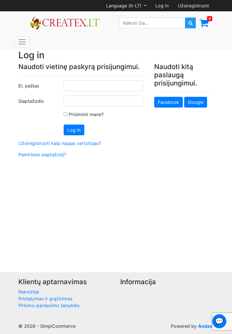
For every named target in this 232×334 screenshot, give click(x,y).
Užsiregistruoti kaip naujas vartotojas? (59, 143)
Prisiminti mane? (85, 114)
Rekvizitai (28, 292)
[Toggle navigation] (22, 42)
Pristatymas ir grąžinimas (45, 298)
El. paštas (28, 86)
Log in (162, 5)
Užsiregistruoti (193, 5)
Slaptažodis (31, 101)
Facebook (168, 102)
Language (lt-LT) (124, 5)
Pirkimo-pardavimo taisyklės (49, 305)
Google (195, 102)
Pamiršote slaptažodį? (42, 154)
